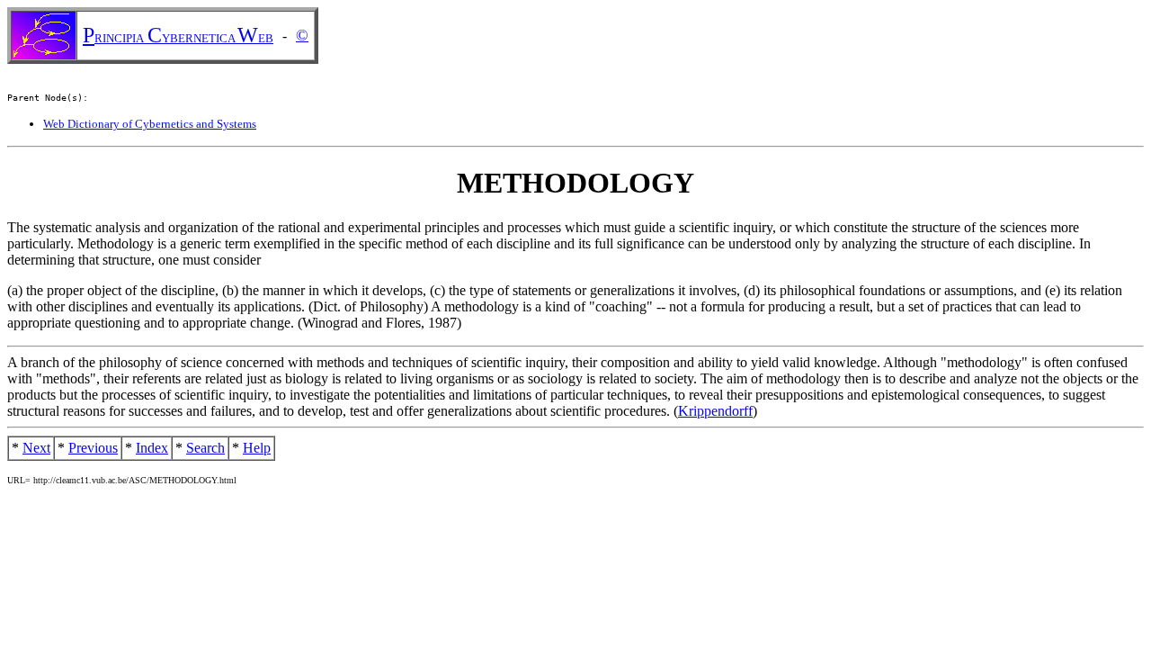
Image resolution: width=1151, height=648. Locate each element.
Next (36, 447)
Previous (93, 447)
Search (205, 447)
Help (257, 447)
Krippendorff (715, 410)
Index (152, 447)
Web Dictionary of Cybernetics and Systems (149, 123)
